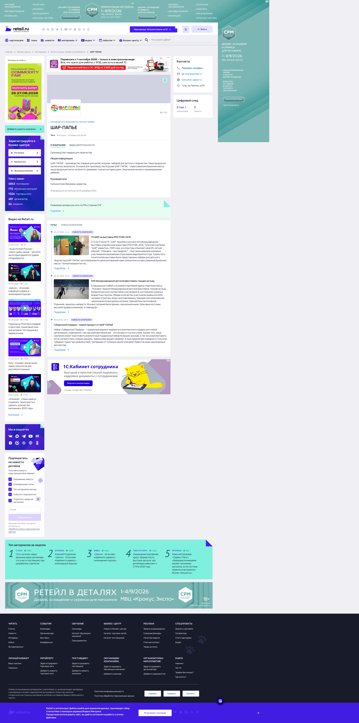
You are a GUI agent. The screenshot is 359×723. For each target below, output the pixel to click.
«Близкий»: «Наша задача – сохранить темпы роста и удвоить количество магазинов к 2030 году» (22, 403)
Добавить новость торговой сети (48, 672)
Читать (12, 623)
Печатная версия (151, 637)
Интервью (13, 637)
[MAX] (52, 29)
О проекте (152, 693)
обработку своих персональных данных (24, 530)
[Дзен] (74, 29)
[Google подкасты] (83, 29)
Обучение (78, 623)
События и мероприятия (24, 494)
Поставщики (40, 51)
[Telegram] (57, 29)
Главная (9, 51)
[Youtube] (66, 29)
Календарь (45, 628)
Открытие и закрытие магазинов (23, 500)
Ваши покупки (14, 663)
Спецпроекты (183, 623)
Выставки (44, 637)
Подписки (13, 667)
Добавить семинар (112, 673)
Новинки (179, 663)
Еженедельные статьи (23, 484)
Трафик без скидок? (184, 672)
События (45, 623)
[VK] (48, 29)
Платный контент (151, 642)
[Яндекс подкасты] (79, 29)
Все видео (13, 414)
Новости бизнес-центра (115, 628)
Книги (179, 658)
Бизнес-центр (23, 51)
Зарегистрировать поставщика (80, 664)
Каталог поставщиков (114, 637)
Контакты (190, 693)
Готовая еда (181, 633)
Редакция (171, 693)
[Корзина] (185, 29)
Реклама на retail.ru (17, 60)
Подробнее (55, 210)
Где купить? (180, 676)
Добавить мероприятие (154, 673)
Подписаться (24, 517)
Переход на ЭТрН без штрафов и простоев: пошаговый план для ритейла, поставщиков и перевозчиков (24, 328)
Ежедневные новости (23, 479)
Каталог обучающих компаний (81, 634)
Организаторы (47, 633)
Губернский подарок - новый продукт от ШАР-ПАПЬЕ (83, 324)
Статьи (11, 628)
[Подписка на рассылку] (43, 29)
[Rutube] (70, 29)
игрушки (62, 135)
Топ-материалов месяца (24, 489)
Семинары (77, 628)
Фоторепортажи (15, 646)
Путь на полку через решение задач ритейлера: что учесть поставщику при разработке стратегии (30, 559)
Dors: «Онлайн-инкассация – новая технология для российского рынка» (23, 366)
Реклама (148, 623)
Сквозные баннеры (152, 633)
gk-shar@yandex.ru (192, 73)
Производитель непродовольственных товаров (72, 121)
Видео (178, 642)
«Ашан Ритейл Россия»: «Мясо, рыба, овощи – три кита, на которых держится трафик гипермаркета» (24, 253)
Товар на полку (150, 646)
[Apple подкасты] (88, 29)
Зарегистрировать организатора (152, 668)
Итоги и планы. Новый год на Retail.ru (68, 51)
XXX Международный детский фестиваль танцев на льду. (123, 280)
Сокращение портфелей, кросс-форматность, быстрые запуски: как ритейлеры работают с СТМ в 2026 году (146, 560)
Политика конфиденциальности (109, 691)
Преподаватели (79, 640)
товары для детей (78, 135)
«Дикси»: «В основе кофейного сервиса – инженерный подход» (19, 291)
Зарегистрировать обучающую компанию (114, 668)
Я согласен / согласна (155, 713)
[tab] (57, 146)
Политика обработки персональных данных (114, 695)
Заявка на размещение (154, 628)
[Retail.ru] (21, 29)
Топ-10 (178, 667)
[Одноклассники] (61, 29)
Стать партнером (183, 637)
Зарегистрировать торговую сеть (49, 664)
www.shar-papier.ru (192, 79)
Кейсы (11, 642)
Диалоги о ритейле (184, 628)
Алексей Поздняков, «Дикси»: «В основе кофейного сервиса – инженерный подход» (66, 559)
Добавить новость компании (80, 672)
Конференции (46, 642)
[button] (68, 40)
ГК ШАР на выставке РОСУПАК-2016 (111, 237)
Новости (12, 633)
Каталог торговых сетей (115, 633)
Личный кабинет (18, 658)
